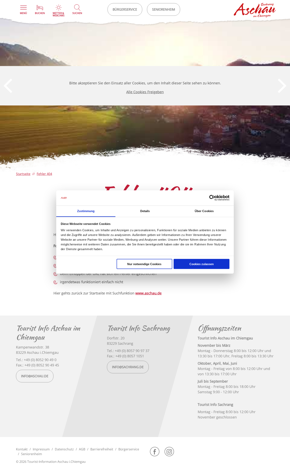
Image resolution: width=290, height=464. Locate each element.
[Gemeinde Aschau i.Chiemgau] (255, 10)
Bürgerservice (128, 449)
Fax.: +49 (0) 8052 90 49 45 (37, 365)
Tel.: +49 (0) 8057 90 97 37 (128, 350)
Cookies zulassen (201, 264)
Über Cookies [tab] (204, 210)
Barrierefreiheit (101, 449)
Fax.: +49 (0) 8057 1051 (125, 356)
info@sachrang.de (128, 367)
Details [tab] (145, 210)
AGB (82, 449)
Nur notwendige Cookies (144, 264)
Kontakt (22, 449)
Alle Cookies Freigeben (145, 91)
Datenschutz (64, 449)
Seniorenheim (31, 454)
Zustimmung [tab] (86, 210)
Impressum (41, 449)
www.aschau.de (148, 293)
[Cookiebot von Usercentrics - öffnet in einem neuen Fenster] (212, 198)
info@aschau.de (34, 376)
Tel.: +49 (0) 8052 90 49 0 (36, 359)
